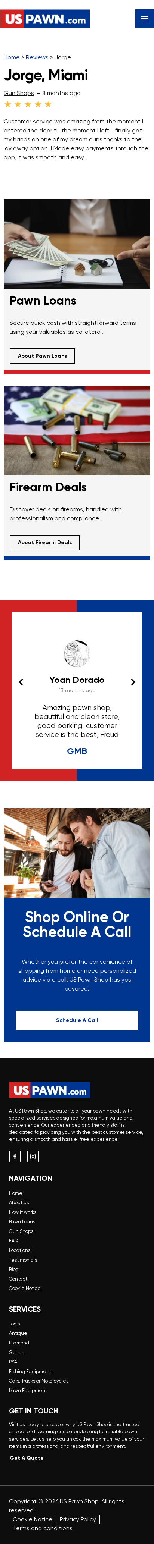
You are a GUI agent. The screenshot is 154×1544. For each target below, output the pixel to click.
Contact (18, 1279)
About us (19, 1202)
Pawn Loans (22, 1221)
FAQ (13, 1240)
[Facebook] (15, 1156)
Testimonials (23, 1260)
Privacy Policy (78, 1519)
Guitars (17, 1352)
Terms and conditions (43, 1528)
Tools (14, 1324)
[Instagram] (33, 1156)
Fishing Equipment (30, 1371)
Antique (18, 1333)
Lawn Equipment (28, 1390)
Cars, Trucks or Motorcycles (38, 1381)
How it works (22, 1212)
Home (15, 1193)
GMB (77, 751)
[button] (20, 682)
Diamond (19, 1343)
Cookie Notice (25, 1288)
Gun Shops (19, 93)
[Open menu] (144, 18)
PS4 (13, 1362)
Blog (14, 1269)
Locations (19, 1250)
